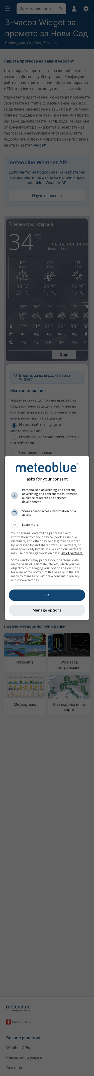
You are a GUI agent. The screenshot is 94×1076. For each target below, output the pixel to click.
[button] (47, 524)
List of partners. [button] (72, 553)
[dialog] (47, 538)
